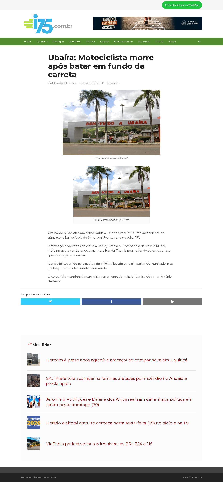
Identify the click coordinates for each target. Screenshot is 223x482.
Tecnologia (144, 41)
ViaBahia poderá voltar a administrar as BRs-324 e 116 (99, 443)
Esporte (104, 41)
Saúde (172, 41)
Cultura (159, 41)
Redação (113, 83)
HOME (27, 41)
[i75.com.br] (48, 24)
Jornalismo (75, 41)
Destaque (58, 41)
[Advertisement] (111, 322)
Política (90, 41)
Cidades (40, 41)
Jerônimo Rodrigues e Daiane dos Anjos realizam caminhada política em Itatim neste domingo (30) (119, 402)
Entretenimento (123, 41)
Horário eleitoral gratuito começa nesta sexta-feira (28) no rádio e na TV (117, 422)
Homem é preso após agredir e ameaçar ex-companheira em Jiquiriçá (116, 359)
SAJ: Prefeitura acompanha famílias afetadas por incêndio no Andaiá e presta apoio (116, 381)
